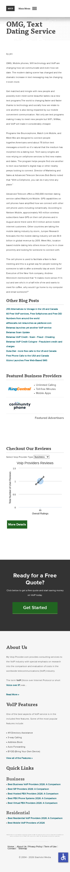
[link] (20, 388)
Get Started (35, 607)
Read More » (12, 694)
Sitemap (22, 848)
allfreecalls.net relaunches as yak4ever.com (29, 323)
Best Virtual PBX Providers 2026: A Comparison (33, 803)
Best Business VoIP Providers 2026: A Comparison (34, 784)
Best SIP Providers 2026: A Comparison (28, 789)
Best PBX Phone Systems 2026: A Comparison (32, 798)
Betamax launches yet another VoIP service (29, 327)
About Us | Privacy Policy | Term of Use (37, 846)
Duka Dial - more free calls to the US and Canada (31, 351)
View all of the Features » (19, 758)
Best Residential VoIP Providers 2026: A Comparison (35, 818)
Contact (12, 848)
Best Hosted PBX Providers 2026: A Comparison (33, 793)
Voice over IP (13, 685)
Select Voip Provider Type (20, 457)
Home (11, 846)
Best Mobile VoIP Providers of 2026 (26, 822)
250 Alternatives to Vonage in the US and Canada (32, 309)
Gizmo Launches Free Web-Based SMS (26, 360)
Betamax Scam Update (18, 332)
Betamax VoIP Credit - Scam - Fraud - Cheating (30, 337)
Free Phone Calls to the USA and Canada (27, 355)
